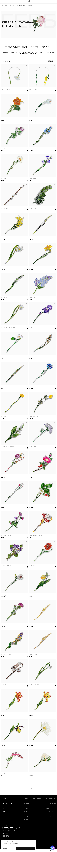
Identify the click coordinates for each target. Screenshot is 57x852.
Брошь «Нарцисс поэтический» (8, 327)
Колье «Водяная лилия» (6, 89)
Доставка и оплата (51, 798)
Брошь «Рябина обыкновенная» (36, 535)
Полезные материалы (30, 816)
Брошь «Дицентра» (5, 773)
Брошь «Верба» (4, 208)
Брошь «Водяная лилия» (34, 744)
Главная (2, 5)
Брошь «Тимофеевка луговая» (35, 238)
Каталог (5, 5)
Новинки (4, 808)
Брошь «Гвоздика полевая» (7, 506)
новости (26, 808)
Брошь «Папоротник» (33, 208)
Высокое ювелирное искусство (11, 806)
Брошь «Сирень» (32, 297)
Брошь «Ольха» (4, 684)
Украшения (15, 5)
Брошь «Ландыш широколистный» (8, 446)
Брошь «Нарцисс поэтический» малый (9, 268)
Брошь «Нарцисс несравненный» (36, 268)
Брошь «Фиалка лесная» (6, 565)
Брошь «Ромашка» (5, 178)
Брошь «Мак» (32, 565)
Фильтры (7, 61)
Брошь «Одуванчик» (5, 595)
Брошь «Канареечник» (5, 387)
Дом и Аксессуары (7, 803)
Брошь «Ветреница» (5, 357)
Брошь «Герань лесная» (6, 535)
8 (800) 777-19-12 (11, 828)
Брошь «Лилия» (32, 119)
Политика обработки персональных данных (11, 844)
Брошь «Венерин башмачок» (7, 744)
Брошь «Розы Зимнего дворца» (36, 773)
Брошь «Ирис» (32, 327)
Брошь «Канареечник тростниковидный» (38, 357)
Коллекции (10, 5)
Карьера (26, 811)
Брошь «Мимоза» (4, 238)
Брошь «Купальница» (33, 416)
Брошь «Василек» (33, 387)
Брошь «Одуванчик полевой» (35, 595)
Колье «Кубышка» (33, 89)
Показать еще (28, 780)
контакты (48, 808)
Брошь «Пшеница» (33, 625)
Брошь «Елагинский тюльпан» (7, 714)
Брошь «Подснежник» (34, 684)
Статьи (26, 819)
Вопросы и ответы (29, 806)
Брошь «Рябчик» (4, 476)
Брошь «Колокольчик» (34, 178)
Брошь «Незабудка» (33, 149)
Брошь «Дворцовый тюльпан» (35, 714)
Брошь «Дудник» (32, 446)
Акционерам (27, 803)
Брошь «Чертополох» (5, 625)
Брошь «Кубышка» (5, 416)
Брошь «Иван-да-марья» (6, 654)
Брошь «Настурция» (5, 119)
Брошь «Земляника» (33, 506)
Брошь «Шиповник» (33, 476)
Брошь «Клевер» (4, 149)
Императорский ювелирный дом (33, 798)
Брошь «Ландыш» (4, 297)
